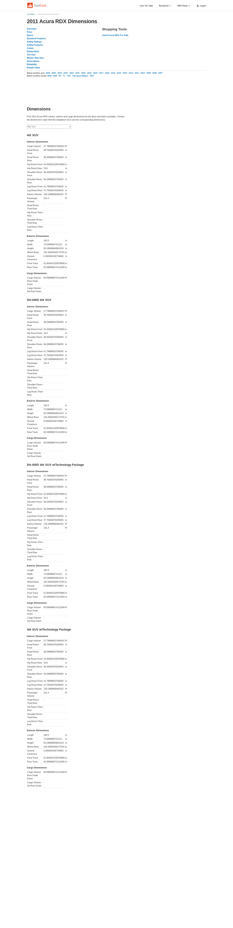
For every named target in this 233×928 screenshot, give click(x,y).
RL (60, 76)
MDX (49, 76)
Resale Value (33, 67)
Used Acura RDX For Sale (115, 35)
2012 (131, 73)
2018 (95, 73)
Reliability (32, 64)
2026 (48, 73)
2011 (137, 73)
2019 (89, 73)
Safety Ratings (34, 42)
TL (64, 76)
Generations (33, 61)
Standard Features (36, 38)
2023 (66, 73)
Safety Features (35, 45)
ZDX (92, 76)
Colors (30, 48)
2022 (71, 73)
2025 (54, 73)
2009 (148, 73)
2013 (125, 73)
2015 (113, 73)
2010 (143, 73)
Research (164, 5)
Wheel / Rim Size (35, 58)
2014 (119, 73)
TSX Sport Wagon (80, 76)
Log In (202, 5)
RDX (55, 76)
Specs (30, 35)
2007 (160, 73)
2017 (101, 73)
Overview (31, 29)
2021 (77, 73)
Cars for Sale (146, 5)
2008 (154, 73)
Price (29, 32)
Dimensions (33, 51)
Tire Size (31, 55)
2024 (60, 73)
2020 (83, 73)
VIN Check (182, 5)
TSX (69, 76)
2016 (107, 73)
